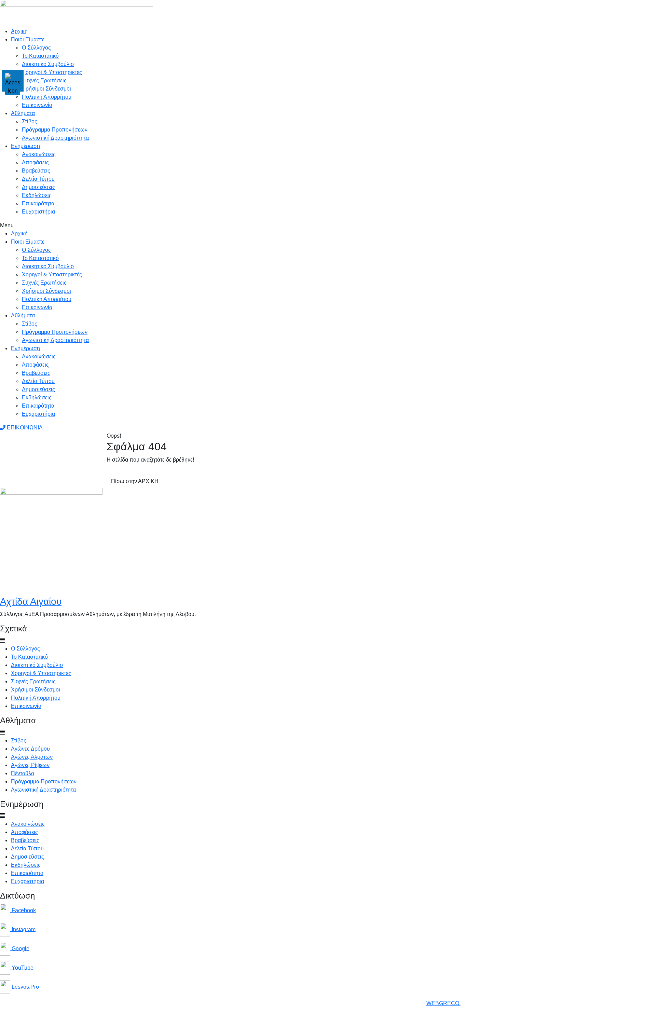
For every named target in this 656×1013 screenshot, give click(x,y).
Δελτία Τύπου (38, 179)
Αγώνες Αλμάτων (32, 757)
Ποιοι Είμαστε (27, 39)
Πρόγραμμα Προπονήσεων (54, 130)
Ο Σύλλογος (36, 48)
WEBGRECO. (443, 1003)
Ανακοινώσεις (39, 154)
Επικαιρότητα (38, 203)
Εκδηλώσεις (37, 195)
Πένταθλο (22, 773)
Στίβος (29, 121)
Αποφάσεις (35, 162)
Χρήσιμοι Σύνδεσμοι (46, 89)
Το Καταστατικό (40, 56)
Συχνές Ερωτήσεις (44, 80)
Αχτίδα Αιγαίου (31, 601)
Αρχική (19, 31)
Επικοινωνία (37, 105)
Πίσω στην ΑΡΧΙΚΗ (135, 481)
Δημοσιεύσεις (38, 187)
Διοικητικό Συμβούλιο (48, 64)
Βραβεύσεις (36, 171)
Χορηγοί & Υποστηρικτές (52, 72)
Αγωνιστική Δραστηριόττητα (55, 138)
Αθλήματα (23, 113)
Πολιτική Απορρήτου (46, 97)
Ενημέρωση (25, 146)
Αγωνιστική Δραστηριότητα (43, 790)
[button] (328, 225)
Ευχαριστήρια (38, 212)
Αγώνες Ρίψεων (30, 765)
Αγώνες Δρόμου (30, 749)
